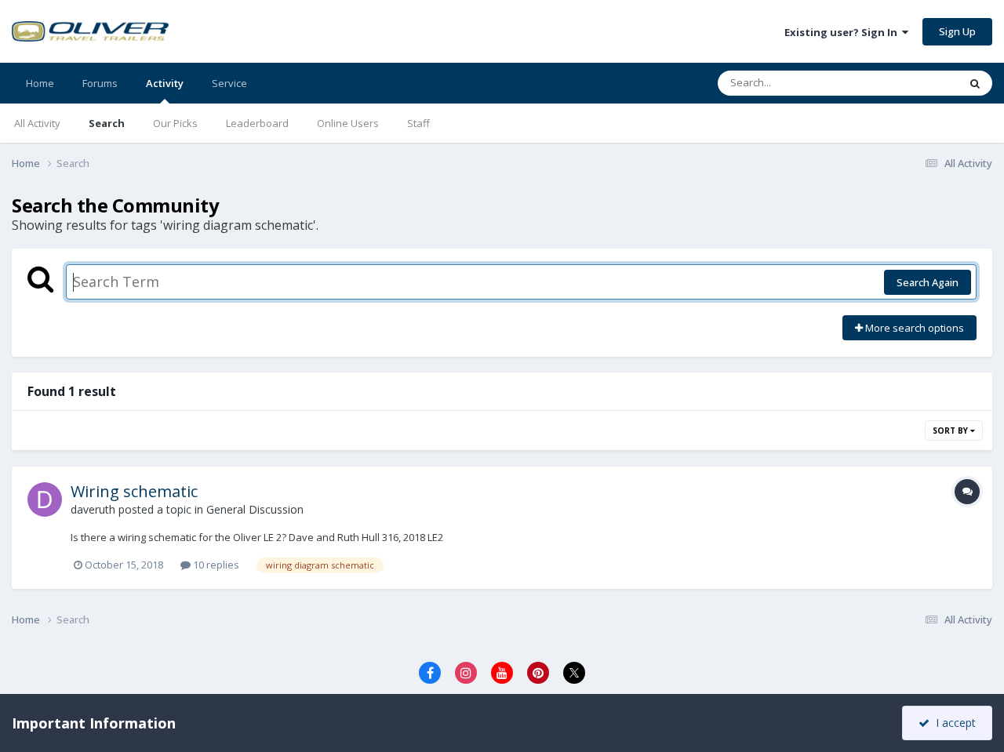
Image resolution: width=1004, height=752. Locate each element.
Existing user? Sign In (843, 32)
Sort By (951, 430)
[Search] (975, 83)
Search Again (928, 282)
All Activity (37, 123)
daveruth (93, 509)
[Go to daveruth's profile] (44, 499)
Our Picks (175, 123)
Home (40, 83)
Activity (165, 83)
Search (107, 123)
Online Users (348, 123)
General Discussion (255, 509)
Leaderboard (257, 123)
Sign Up (957, 31)
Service (229, 83)
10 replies (215, 565)
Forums (100, 83)
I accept (952, 722)
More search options (913, 328)
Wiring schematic (134, 491)
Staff (418, 123)
